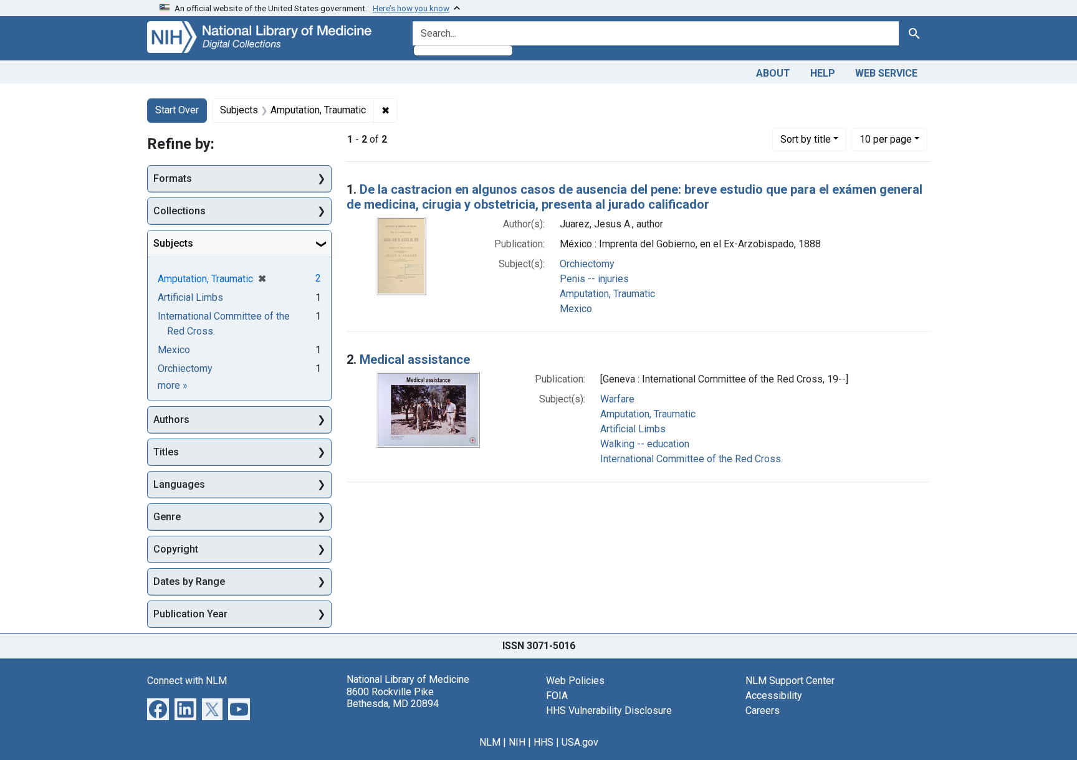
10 (885, 139)
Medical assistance (415, 359)
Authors (171, 419)
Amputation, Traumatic (607, 294)
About (773, 73)
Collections (179, 211)
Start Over (177, 110)
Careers (762, 710)
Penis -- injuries (594, 279)
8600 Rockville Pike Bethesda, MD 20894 (393, 698)
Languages (179, 484)
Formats (172, 178)
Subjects (173, 243)
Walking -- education (644, 444)
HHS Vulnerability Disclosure (609, 710)
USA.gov (580, 742)
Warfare (617, 399)
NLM (489, 742)
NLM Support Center (790, 680)
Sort (805, 139)
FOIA (557, 695)
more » (173, 385)
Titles (166, 452)
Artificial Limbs (633, 429)
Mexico (576, 309)
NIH (517, 742)
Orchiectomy (587, 264)
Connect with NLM (187, 680)
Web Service (886, 73)
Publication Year (190, 614)
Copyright (175, 549)
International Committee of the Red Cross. (691, 459)
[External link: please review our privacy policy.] (158, 709)
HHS (543, 742)
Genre (167, 517)
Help (822, 73)
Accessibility (773, 695)
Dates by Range (189, 581)
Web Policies (575, 680)
